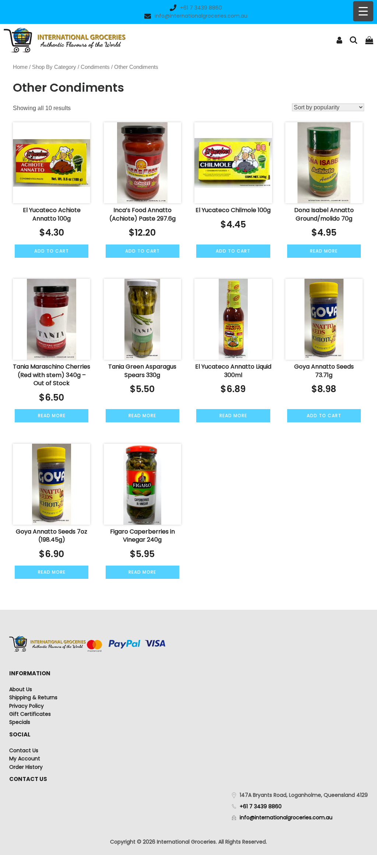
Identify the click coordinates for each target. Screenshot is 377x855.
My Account (24, 758)
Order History (26, 767)
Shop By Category (54, 67)
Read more (324, 251)
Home (20, 67)
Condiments (95, 67)
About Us (20, 689)
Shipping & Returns (33, 697)
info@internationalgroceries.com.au (201, 16)
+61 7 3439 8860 (201, 7)
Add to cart (51, 251)
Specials (19, 722)
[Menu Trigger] (363, 11)
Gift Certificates (30, 714)
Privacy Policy (26, 706)
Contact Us (23, 750)
